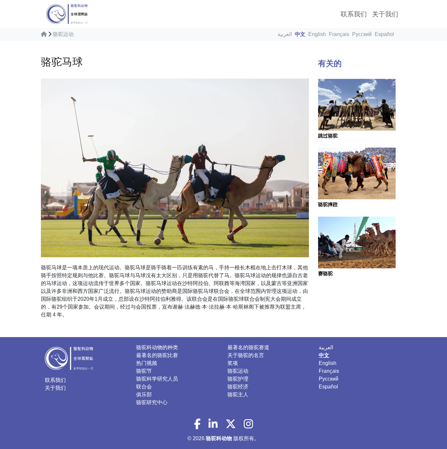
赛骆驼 (325, 273)
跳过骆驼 (328, 135)
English (317, 34)
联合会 (144, 386)
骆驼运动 (63, 34)
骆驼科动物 (219, 438)
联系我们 (55, 380)
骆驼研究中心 (152, 402)
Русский (362, 34)
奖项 (232, 363)
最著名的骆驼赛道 (248, 347)
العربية (284, 34)
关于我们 (55, 388)
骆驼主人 (237, 394)
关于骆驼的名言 (245, 355)
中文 (300, 34)
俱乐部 (144, 394)
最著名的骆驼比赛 (157, 355)
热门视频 (146, 363)
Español (384, 34)
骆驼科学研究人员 (157, 379)
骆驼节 (144, 371)
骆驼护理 (237, 379)
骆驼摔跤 (328, 204)
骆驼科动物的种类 (157, 347)
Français (339, 34)
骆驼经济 (237, 386)
